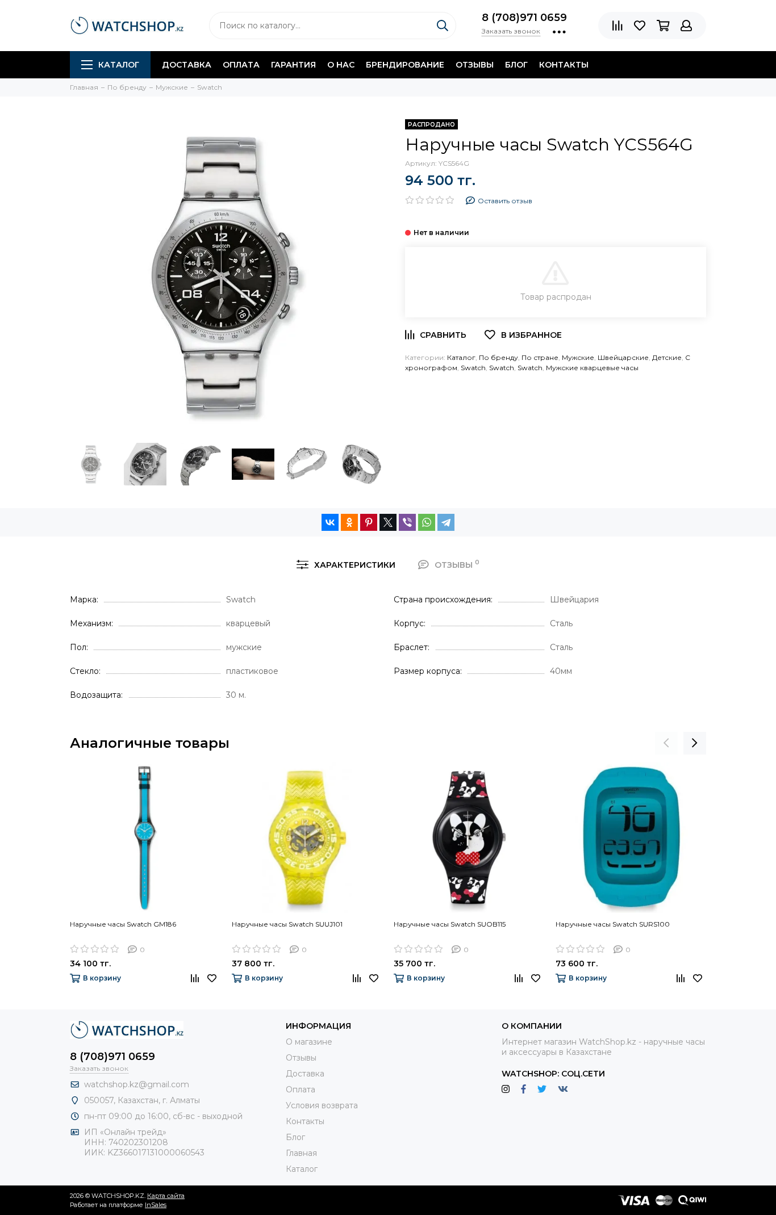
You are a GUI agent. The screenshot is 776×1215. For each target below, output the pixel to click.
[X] (388, 522)
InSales (155, 1205)
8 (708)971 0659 (524, 17)
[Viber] (407, 522)
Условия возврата (322, 1105)
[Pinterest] (368, 522)
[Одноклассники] (349, 522)
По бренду (498, 357)
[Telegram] (445, 522)
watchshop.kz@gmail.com (136, 1084)
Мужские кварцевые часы (592, 367)
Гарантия (293, 65)
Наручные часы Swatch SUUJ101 (287, 924)
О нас (340, 65)
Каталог (118, 65)
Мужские (578, 357)
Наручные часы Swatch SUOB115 (450, 924)
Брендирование (405, 65)
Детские (667, 357)
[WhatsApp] (426, 522)
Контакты (564, 65)
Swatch (473, 367)
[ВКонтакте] (330, 522)
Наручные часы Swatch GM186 (123, 924)
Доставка (186, 65)
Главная (301, 1153)
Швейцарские (623, 357)
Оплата (241, 65)
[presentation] (666, 743)
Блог (516, 65)
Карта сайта (166, 1196)
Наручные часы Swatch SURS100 (613, 924)
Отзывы (475, 65)
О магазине (309, 1042)
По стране (539, 357)
